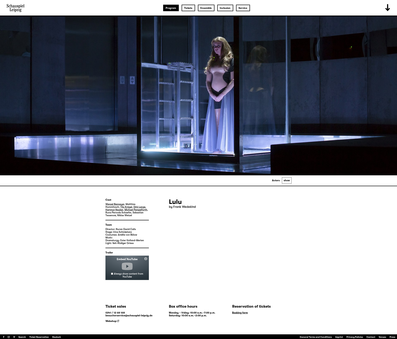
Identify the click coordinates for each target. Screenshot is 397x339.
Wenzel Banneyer (114, 204)
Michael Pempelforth (136, 209)
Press (392, 337)
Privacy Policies (354, 337)
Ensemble (206, 8)
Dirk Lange (139, 207)
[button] (127, 266)
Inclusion (225, 8)
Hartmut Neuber (114, 209)
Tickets (188, 8)
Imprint (339, 337)
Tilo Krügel (126, 207)
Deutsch (56, 337)
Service (243, 8)
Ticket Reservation (39, 337)
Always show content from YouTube (128, 275)
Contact (370, 337)
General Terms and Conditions (316, 337)
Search (22, 337)
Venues (382, 337)
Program (171, 8)
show (287, 180)
